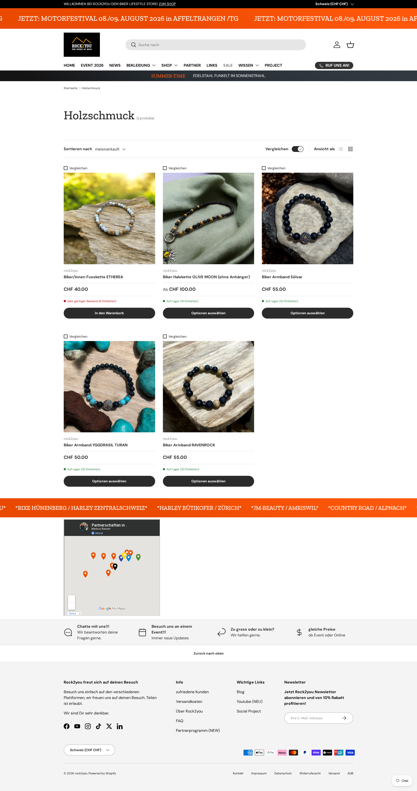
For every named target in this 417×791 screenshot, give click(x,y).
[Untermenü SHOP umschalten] (176, 65)
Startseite (70, 88)
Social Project (249, 711)
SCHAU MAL (107, 4)
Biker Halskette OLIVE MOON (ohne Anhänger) (206, 276)
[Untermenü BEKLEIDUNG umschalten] (154, 65)
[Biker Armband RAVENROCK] (208, 387)
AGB (350, 773)
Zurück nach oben (209, 653)
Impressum (259, 773)
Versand (334, 773)
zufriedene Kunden (192, 691)
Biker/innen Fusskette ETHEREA (93, 276)
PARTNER (192, 65)
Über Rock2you (189, 711)
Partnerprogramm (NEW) (198, 730)
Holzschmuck (91, 88)
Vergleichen (276, 148)
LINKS (212, 65)
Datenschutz (283, 773)
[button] (350, 44)
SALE (228, 65)
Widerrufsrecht (310, 773)
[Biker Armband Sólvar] (307, 218)
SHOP (166, 65)
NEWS (115, 65)
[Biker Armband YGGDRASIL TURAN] (109, 387)
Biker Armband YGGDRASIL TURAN (96, 445)
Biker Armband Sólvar (282, 276)
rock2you (81, 773)
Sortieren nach (78, 148)
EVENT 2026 (92, 65)
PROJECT (273, 65)
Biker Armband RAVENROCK (189, 445)
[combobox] (215, 44)
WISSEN (245, 65)
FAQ (179, 720)
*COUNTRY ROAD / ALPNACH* (297, 507)
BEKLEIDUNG (138, 65)
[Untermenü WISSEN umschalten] (257, 65)
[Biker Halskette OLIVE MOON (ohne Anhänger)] (208, 218)
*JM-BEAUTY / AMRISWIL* (214, 507)
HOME (69, 65)
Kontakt (238, 773)
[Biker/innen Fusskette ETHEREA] (109, 218)
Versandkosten (189, 701)
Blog (240, 691)
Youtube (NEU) (250, 701)
